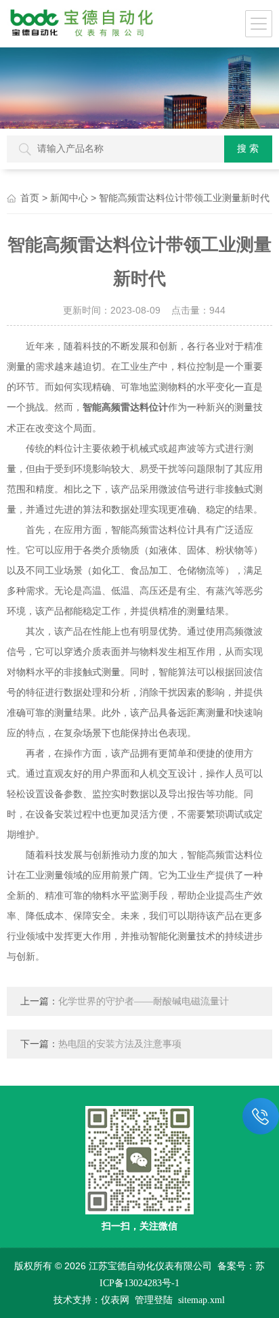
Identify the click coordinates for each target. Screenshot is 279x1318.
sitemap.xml (201, 1300)
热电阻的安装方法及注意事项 (119, 1044)
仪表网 (115, 1300)
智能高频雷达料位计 (125, 407)
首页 (29, 198)
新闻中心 (69, 198)
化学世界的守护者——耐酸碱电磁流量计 (143, 1001)
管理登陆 (154, 1300)
